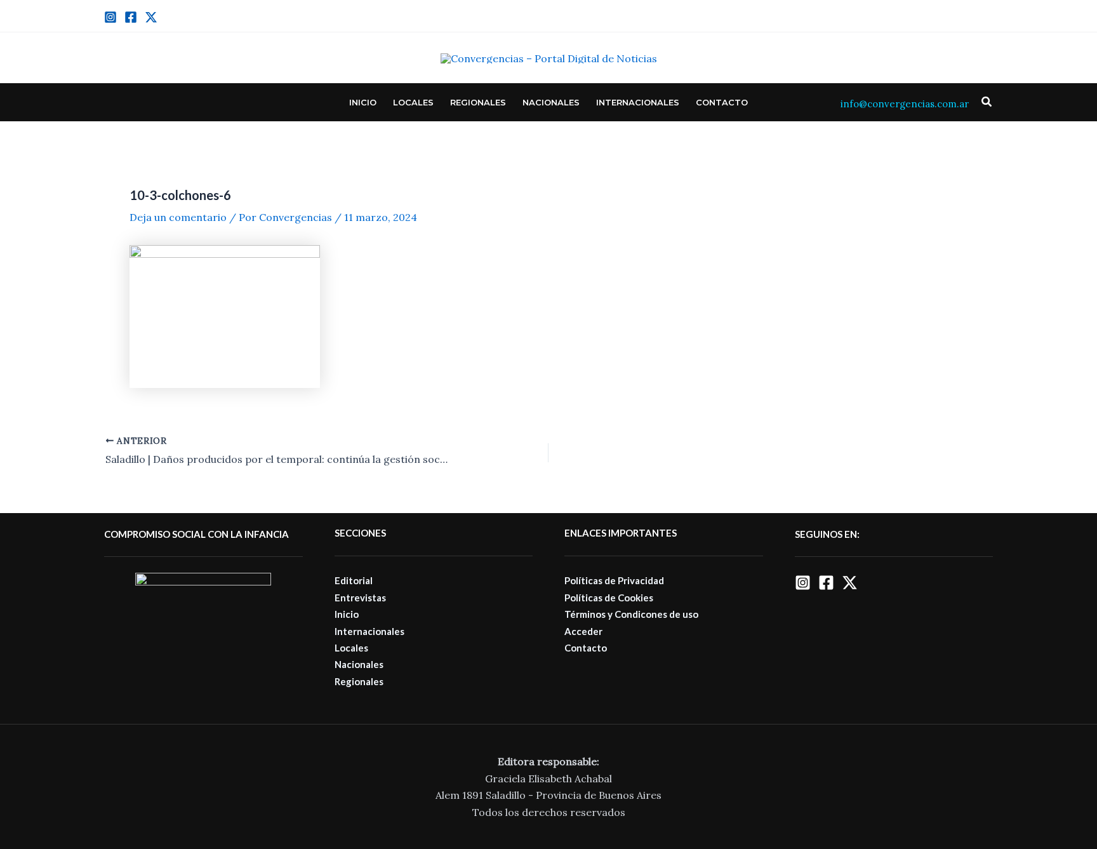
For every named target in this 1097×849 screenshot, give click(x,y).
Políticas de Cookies (608, 597)
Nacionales (551, 102)
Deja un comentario (178, 217)
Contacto (722, 102)
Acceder (583, 631)
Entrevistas (360, 597)
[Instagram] (110, 17)
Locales (413, 102)
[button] (987, 102)
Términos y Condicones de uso (631, 614)
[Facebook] (130, 17)
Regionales (478, 102)
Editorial (354, 580)
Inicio (362, 102)
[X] (850, 583)
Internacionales (637, 102)
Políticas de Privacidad (614, 580)
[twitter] (151, 17)
